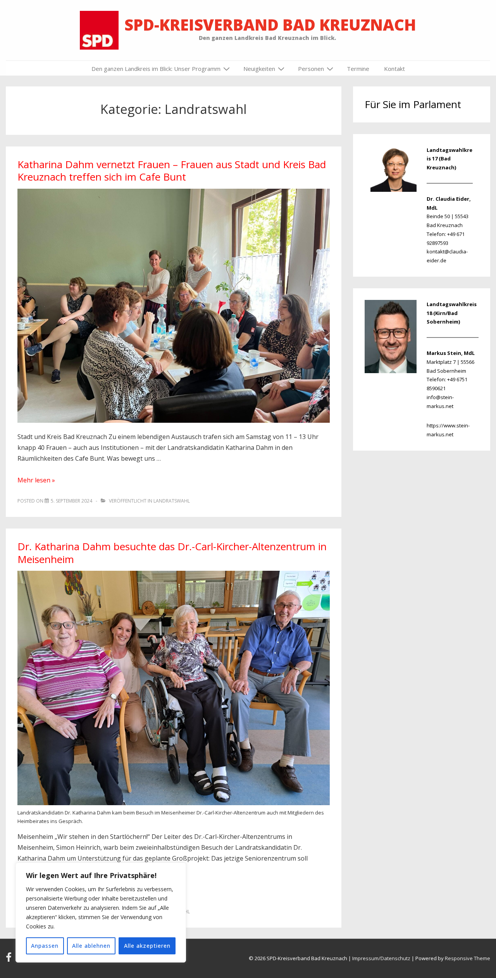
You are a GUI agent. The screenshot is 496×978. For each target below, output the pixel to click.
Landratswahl (171, 501)
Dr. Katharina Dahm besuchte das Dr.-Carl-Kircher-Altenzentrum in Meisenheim (172, 552)
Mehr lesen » (36, 480)
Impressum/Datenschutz (381, 958)
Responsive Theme (467, 958)
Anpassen (45, 945)
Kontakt (394, 68)
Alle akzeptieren (147, 945)
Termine (358, 68)
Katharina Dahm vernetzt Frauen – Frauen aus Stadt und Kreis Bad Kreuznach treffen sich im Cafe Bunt (171, 170)
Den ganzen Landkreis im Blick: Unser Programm (155, 68)
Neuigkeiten (259, 68)
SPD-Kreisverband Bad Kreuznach (270, 24)
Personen (311, 68)
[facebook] (10, 959)
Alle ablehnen (91, 945)
